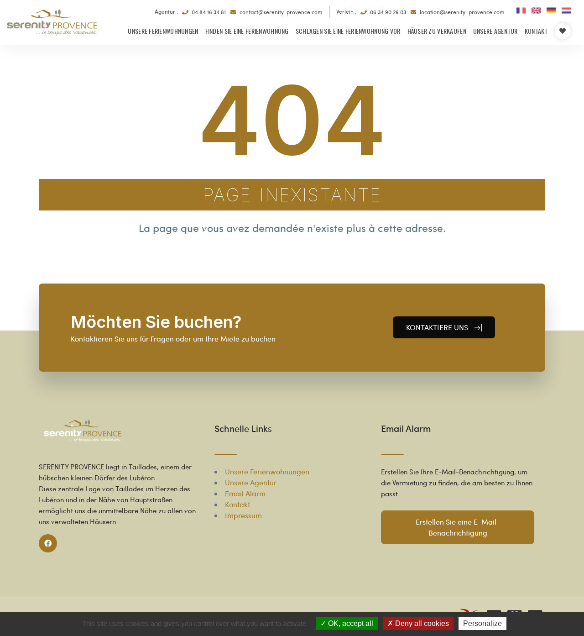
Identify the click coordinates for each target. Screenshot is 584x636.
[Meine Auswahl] (563, 31)
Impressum (243, 515)
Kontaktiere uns (438, 327)
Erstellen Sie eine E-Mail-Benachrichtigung (457, 527)
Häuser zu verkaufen (436, 31)
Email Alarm (245, 493)
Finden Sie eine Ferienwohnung (247, 31)
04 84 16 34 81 (208, 12)
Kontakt (536, 31)
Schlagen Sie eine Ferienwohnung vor (348, 31)
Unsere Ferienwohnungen (163, 31)
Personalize (482, 623)
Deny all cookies (421, 623)
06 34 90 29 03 (387, 12)
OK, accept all (349, 623)
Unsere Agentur (495, 31)
